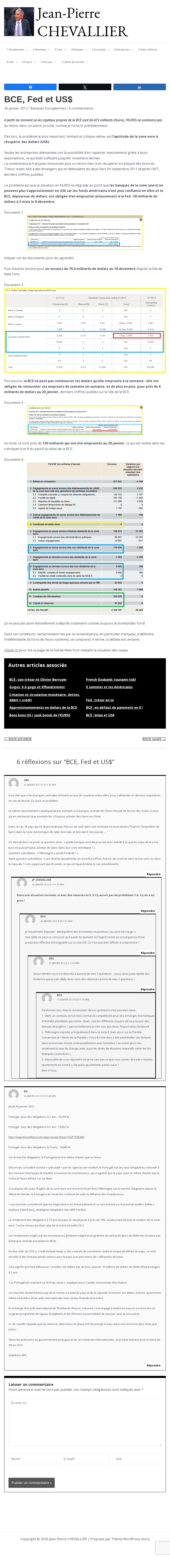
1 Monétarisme (15, 49)
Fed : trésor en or (100, 700)
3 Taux (58, 49)
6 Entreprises (122, 49)
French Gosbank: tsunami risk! (111, 679)
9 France (27, 62)
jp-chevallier (41, 880)
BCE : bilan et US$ (100, 715)
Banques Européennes (48, 108)
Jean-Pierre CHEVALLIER (82, 22)
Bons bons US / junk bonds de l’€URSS (39, 715)
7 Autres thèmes (147, 49)
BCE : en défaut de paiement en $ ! (114, 707)
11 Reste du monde (72, 62)
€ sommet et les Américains (109, 687)
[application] (26, 49)
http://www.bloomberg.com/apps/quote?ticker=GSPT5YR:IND (46, 1137)
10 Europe (46, 62)
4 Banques (77, 49)
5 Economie (99, 49)
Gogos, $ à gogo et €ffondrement (37, 687)
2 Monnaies (39, 49)
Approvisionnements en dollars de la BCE (43, 707)
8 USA (10, 62)
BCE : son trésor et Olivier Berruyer (38, 679)
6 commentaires (81, 108)
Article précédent (18, 739)
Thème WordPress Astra (130, 1539)
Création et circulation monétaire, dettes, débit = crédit (44, 697)
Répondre (153, 874)
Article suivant (154, 739)
